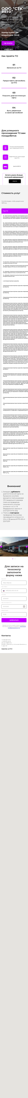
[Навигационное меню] (25, 2)
